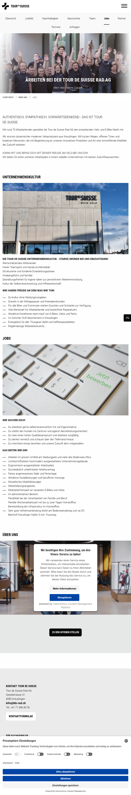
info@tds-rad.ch (16, 703)
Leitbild (29, 18)
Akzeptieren (64, 597)
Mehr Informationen (64, 588)
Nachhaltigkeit (50, 18)
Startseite (8, 97)
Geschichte (73, 18)
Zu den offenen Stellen (65, 632)
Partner (122, 18)
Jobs (106, 18)
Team (92, 18)
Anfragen (75, 27)
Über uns (22, 97)
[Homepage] (15, 8)
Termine (55, 27)
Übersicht (10, 18)
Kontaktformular (21, 716)
